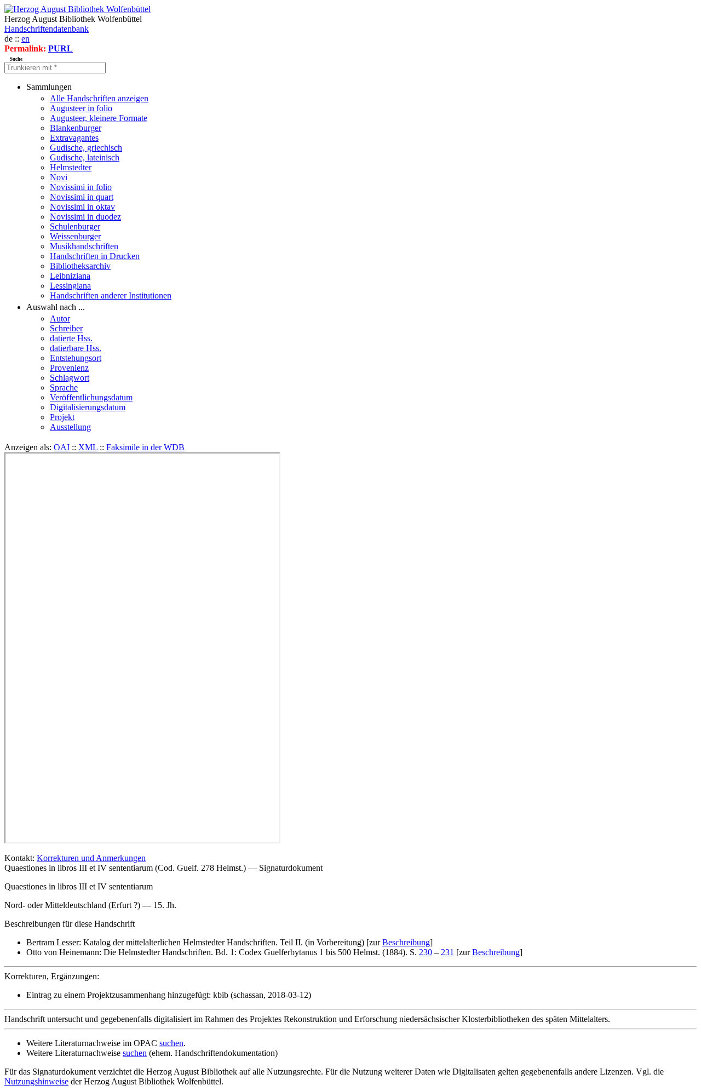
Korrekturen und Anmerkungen (91, 858)
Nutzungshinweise (36, 1081)
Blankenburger (75, 128)
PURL (60, 48)
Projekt (62, 417)
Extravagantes (74, 137)
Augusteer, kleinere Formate (98, 118)
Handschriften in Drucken (95, 256)
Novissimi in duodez (85, 216)
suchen (171, 1043)
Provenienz (69, 367)
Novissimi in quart (81, 197)
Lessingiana (70, 285)
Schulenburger (75, 226)
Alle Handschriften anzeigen (99, 98)
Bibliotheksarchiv (80, 266)
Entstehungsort (75, 358)
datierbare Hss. (75, 348)
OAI (62, 447)
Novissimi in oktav (82, 206)
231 (447, 952)
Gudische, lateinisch (84, 157)
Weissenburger (75, 236)
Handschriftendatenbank (46, 28)
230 (425, 952)
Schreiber (66, 328)
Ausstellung (70, 427)
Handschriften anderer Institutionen (110, 295)
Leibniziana (70, 275)
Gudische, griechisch (86, 147)
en (25, 38)
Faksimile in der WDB (145, 447)
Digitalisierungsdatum (87, 407)
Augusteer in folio (81, 108)
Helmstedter (70, 167)
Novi (58, 177)
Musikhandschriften (84, 246)
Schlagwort (69, 377)
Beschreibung (406, 942)
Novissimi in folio (81, 187)
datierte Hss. (71, 338)
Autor (60, 318)
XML (87, 447)
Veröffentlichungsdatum (91, 397)
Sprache (64, 387)
